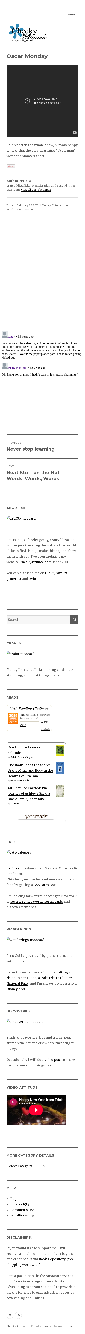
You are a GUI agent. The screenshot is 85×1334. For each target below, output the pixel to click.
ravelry (61, 573)
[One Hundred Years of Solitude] (60, 750)
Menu (72, 14)
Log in (15, 1199)
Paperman (26, 209)
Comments (22, 1210)
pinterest (14, 579)
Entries (19, 1204)
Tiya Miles (15, 803)
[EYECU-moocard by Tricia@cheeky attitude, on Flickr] (42, 523)
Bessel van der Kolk (19, 780)
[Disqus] (42, 272)
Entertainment (61, 205)
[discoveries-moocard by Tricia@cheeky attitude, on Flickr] (42, 1027)
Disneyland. (16, 989)
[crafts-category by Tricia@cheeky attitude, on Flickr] (42, 659)
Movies (11, 209)
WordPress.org (22, 1215)
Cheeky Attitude (17, 1326)
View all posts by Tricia (36, 189)
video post (53, 1060)
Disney (46, 205)
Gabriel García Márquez (21, 757)
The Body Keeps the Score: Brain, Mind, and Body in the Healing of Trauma (30, 770)
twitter (34, 579)
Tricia (10, 205)
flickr (49, 573)
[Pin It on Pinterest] (11, 166)
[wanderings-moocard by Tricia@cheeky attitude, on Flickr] (42, 945)
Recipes (13, 868)
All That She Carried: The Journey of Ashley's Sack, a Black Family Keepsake (29, 793)
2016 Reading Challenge (29, 708)
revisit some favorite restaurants (36, 901)
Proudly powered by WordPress (51, 1326)
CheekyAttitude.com (36, 562)
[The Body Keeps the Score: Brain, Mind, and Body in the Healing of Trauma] (60, 768)
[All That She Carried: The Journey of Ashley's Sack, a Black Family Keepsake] (60, 791)
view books (45, 729)
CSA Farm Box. (45, 885)
